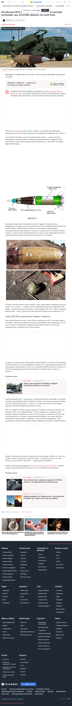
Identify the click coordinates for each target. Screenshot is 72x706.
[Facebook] (48, 2)
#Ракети (9, 512)
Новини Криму (7, 577)
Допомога (24, 574)
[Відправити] (22, 2)
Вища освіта (25, 571)
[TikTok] (64, 2)
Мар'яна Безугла (43, 646)
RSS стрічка (39, 694)
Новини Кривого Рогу (10, 571)
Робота (23, 555)
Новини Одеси (7, 561)
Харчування (24, 593)
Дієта (22, 596)
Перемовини (7, 628)
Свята (57, 618)
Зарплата (24, 552)
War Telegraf (27, 380)
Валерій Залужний (44, 636)
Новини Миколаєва (9, 580)
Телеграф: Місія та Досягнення (22, 694)
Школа (23, 567)
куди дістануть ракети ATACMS (45, 466)
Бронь (23, 625)
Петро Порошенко (44, 643)
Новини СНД (42, 599)
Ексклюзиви (60, 6)
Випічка (23, 659)
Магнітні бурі (60, 609)
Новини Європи (43, 590)
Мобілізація (24, 618)
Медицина (24, 564)
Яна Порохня (9, 20)
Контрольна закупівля (44, 6)
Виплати (23, 558)
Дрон (4, 599)
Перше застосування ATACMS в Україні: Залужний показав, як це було (40, 384)
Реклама (29, 691)
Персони (40, 618)
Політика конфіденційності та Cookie (21, 689)
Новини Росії (42, 596)
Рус (69, 2)
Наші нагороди (40, 691)
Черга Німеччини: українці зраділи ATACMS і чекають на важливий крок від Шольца (42, 481)
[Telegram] (54, 2)
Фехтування (60, 567)
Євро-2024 (59, 564)
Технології (6, 590)
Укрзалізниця (42, 570)
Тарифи (40, 563)
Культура (59, 603)
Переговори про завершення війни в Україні (18, 6)
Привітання (60, 612)
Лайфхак (59, 606)
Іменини (58, 638)
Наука (3, 586)
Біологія (5, 596)
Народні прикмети (62, 625)
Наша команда (61, 691)
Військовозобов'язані (27, 632)
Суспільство (24, 548)
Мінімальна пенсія (9, 672)
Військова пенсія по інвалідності (9, 668)
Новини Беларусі (44, 606)
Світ (39, 586)
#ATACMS (28, 512)
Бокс (57, 555)
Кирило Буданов (43, 639)
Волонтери (6, 635)
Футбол (58, 552)
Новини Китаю (43, 603)
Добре (45, 10)
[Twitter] (59, 2)
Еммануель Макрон (44, 633)
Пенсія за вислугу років (8, 675)
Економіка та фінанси (42, 549)
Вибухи (5, 625)
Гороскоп (59, 590)
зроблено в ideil (65, 698)
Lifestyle (58, 586)
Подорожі (59, 599)
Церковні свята (61, 622)
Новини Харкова (8, 555)
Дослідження (25, 603)
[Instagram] (62, 2)
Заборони (59, 632)
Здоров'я (23, 586)
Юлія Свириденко (44, 649)
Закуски (23, 675)
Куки (38, 10)
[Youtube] (56, 2)
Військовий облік (26, 635)
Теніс (58, 558)
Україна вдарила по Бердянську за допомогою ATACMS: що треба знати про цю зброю (43, 497)
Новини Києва (7, 552)
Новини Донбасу (8, 574)
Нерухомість (42, 560)
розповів (16, 131)
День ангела (60, 635)
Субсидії (23, 561)
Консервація (25, 662)
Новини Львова (8, 564)
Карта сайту (5, 694)
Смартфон (6, 603)
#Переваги (16, 512)
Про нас (4, 689)
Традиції (59, 628)
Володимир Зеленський (42, 623)
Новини (4, 548)
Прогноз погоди (26, 577)
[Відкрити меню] (2, 2)
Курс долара (42, 567)
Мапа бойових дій (8, 622)
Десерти (23, 668)
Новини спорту (61, 548)
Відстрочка (24, 628)
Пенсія (4, 655)
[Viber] (51, 2)
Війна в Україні (7, 618)
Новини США (42, 593)
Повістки (23, 622)
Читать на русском (8, 24)
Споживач (59, 593)
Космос (5, 593)
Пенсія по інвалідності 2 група (9, 663)
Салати (23, 671)
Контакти (50, 691)
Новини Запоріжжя (9, 567)
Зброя (5, 632)
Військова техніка (8, 638)
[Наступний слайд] (70, 6)
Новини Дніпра (8, 558)
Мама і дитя (24, 590)
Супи (22, 665)
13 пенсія (6, 659)
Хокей (58, 561)
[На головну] (36, 2)
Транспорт (41, 557)
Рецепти (22, 655)
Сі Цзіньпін (42, 630)
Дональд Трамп (43, 627)
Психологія (24, 599)
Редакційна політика (43, 689)
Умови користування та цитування (12, 691)
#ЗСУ (22, 512)
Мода (58, 596)
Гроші (40, 554)
